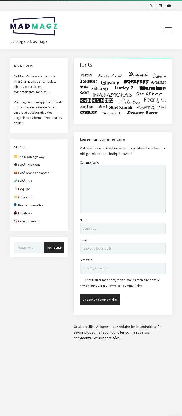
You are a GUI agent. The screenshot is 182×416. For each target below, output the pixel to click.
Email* (84, 240)
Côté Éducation (29, 165)
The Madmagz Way (31, 157)
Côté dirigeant (28, 221)
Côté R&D (25, 181)
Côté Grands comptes (34, 173)
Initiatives (25, 213)
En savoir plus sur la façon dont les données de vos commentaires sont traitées (118, 332)
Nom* (84, 220)
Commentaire (89, 162)
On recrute (26, 197)
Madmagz (33, 81)
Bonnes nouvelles (30, 205)
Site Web (86, 260)
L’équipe (24, 189)
